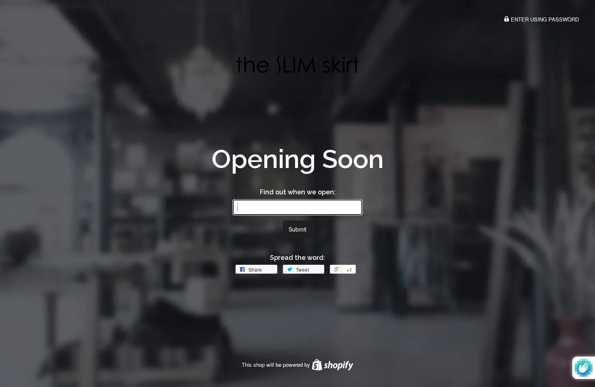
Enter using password (544, 19)
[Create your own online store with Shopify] (332, 364)
